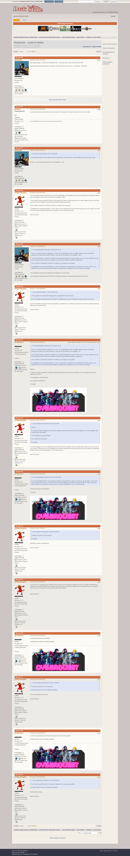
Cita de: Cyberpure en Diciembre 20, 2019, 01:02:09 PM (46, 683)
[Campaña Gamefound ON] (15, 356)
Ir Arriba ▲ (115, 850)
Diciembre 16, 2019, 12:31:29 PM (37, 150)
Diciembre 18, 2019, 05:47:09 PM (37, 473)
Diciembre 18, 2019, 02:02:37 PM (37, 342)
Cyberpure (19, 342)
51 (30, 51)
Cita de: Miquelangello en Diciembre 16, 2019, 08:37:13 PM (47, 249)
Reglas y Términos (108, 850)
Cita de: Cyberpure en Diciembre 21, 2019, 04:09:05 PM (46, 780)
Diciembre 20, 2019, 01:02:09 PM (37, 635)
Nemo (18, 109)
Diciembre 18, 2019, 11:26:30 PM (37, 528)
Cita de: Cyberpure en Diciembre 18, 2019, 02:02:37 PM (46, 423)
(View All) (21, 88)
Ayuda (101, 850)
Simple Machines (24, 850)
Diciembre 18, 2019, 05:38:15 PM (37, 420)
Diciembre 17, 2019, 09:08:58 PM (37, 288)
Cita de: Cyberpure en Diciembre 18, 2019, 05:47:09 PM (46, 531)
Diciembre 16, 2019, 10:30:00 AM (37, 109)
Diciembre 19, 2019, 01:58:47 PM (37, 581)
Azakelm (19, 60)
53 (35, 51)
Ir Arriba (16, 826)
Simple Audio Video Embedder (18, 852)
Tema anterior (87, 46)
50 (29, 51)
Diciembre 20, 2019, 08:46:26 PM (37, 679)
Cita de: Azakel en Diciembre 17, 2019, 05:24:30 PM (45, 292)
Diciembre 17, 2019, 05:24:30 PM (37, 246)
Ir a (79, 833)
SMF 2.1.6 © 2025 (16, 850)
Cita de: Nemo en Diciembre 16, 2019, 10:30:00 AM (45, 153)
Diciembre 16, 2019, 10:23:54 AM (37, 60)
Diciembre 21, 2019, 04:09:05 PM (37, 733)
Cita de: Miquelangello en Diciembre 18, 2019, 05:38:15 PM (47, 477)
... (27, 51)
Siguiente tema (96, 46)
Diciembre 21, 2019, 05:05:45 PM (37, 777)
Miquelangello (21, 193)
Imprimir (98, 51)
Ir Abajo (16, 51)
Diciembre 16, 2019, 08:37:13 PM (37, 192)
